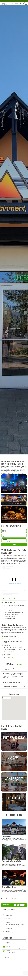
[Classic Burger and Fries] (14, 514)
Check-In (4, 530)
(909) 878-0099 (11, 651)
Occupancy (4, 539)
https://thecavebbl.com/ (11, 932)
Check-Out (4, 534)
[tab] (14, 669)
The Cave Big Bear (6, 836)
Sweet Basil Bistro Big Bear (9, 887)
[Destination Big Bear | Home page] (5, 4)
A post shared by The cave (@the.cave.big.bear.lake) (14, 598)
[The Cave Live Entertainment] (14, 483)
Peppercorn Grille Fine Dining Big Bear (11, 861)
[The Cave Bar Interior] (14, 499)
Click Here (11, 657)
